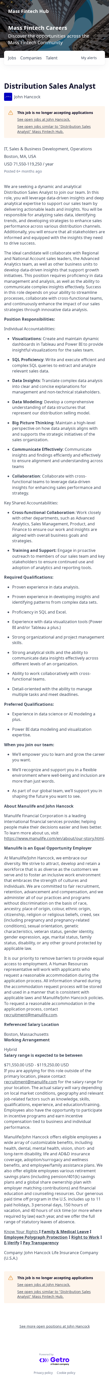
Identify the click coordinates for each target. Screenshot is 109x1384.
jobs (12, 58)
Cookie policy (66, 1373)
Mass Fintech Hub (28, 11)
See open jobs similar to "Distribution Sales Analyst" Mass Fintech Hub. (54, 129)
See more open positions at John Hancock (55, 1326)
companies (31, 58)
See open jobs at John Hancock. (43, 119)
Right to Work (85, 1237)
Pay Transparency (41, 1243)
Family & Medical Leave (65, 1231)
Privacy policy (43, 1373)
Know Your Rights (21, 1231)
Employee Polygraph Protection (36, 1237)
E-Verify (11, 1243)
